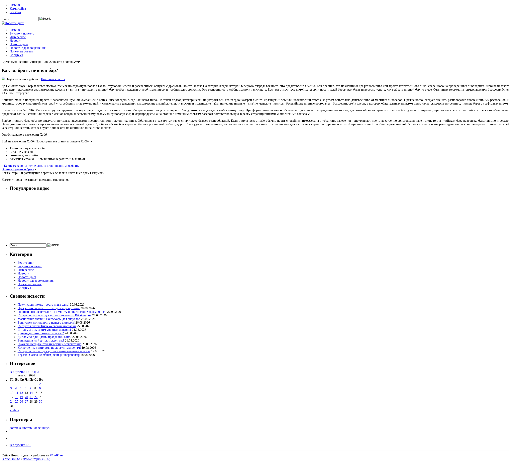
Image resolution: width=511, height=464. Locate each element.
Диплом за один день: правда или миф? (44, 337)
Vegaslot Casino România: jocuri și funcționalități (49, 354)
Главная (15, 5)
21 (31, 397)
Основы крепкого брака (18, 169)
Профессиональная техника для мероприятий (49, 308)
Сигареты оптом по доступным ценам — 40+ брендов (54, 315)
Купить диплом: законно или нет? (41, 333)
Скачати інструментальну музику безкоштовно (49, 344)
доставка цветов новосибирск (30, 427)
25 (16, 401)
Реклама (15, 12)
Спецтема (16, 55)
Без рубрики (26, 262)
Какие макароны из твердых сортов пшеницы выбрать (41, 165)
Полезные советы (22, 51)
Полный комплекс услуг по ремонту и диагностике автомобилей (62, 311)
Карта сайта (18, 8)
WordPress (56, 455)
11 (16, 392)
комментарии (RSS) (36, 459)
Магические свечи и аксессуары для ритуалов (49, 319)
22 (36, 397)
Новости (15, 40)
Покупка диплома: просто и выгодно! (43, 304)
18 (16, 397)
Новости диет (19, 44)
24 (11, 401)
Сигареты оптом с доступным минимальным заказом (54, 351)
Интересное (18, 37)
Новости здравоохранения (28, 47)
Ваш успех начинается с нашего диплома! (46, 322)
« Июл (14, 410)
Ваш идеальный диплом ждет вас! (41, 340)
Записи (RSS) (11, 459)
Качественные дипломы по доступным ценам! (49, 347)
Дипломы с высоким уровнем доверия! (44, 329)
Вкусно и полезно (22, 33)
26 (21, 401)
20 (26, 397)
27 (26, 401)
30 (40, 401)
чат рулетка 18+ (20, 445)
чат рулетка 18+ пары (24, 371)
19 (21, 397)
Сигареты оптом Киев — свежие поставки (47, 326)
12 (21, 392)
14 (31, 392)
